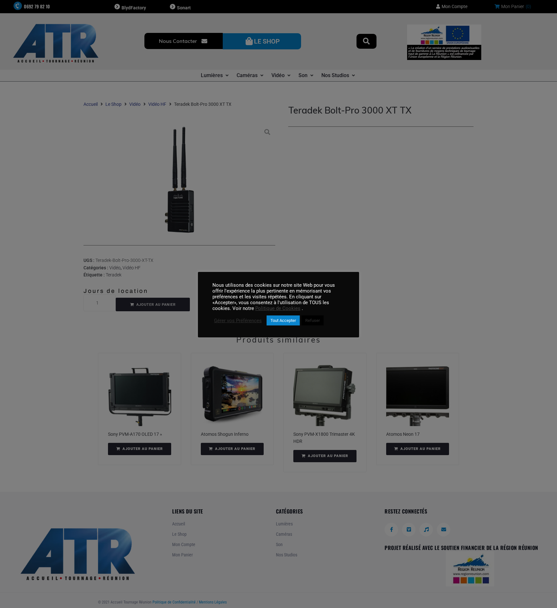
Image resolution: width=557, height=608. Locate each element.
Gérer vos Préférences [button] (238, 321)
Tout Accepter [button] (283, 320)
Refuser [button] (312, 320)
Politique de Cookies (277, 308)
